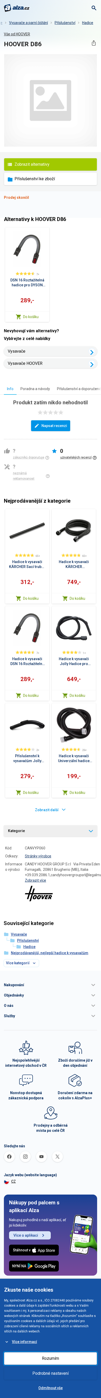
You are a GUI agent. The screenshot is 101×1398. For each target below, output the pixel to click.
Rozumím (50, 1358)
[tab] (10, 389)
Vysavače (16, 351)
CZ (13, 1181)
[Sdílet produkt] (93, 43)
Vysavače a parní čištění (28, 23)
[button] (50, 985)
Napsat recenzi (54, 426)
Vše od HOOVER (17, 34)
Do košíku (31, 317)
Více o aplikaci (25, 1235)
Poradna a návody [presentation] (35, 389)
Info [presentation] (10, 389)
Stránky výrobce (38, 856)
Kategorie (16, 831)
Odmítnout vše (50, 1388)
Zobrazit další (47, 810)
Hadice (87, 23)
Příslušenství (65, 23)
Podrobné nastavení (50, 1373)
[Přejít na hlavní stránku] (17, 8)
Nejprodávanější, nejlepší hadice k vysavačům (49, 953)
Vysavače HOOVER (25, 363)
